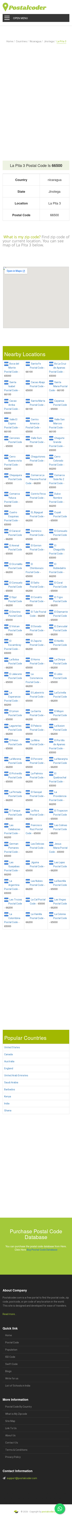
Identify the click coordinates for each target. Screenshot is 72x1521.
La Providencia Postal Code (57, 796)
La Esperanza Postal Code (12, 696)
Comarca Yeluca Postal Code (12, 497)
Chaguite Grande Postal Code (56, 442)
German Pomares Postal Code (11, 847)
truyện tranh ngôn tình (53, 1494)
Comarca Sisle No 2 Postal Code (57, 479)
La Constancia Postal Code (34, 678)
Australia (9, 1061)
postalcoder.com (50, 1511)
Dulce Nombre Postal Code (56, 497)
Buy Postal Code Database (42, 1249)
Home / (10, 41)
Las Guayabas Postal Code (12, 866)
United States (12, 1047)
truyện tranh (30, 1494)
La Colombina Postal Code (12, 918)
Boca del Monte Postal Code (11, 367)
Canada (8, 1054)
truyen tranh (39, 1494)
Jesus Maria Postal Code (58, 847)
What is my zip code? (22, 236)
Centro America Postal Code (32, 423)
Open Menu (20, 18)
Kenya (7, 1096)
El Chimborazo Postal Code (35, 568)
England (8, 1068)
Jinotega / (49, 41)
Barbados (9, 1089)
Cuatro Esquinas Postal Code (11, 516)
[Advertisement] (36, 94)
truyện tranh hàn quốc (20, 1498)
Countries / (22, 41)
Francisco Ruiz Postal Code (34, 829)
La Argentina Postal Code (11, 885)
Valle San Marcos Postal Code (57, 423)
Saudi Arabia (11, 1082)
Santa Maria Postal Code (58, 386)
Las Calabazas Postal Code (12, 829)
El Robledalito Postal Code (57, 568)
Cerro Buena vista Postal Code (13, 460)
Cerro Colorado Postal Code (56, 460)
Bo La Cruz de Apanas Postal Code (57, 367)
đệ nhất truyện (8, 1494)
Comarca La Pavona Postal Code (36, 479)
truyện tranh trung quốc (38, 1498)
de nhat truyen (19, 1494)
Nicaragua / (36, 41)
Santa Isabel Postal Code (11, 386)
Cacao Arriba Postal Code (11, 404)
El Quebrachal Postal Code (57, 777)
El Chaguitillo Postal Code (57, 549)
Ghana (7, 1110)
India (6, 1103)
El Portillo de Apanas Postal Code (57, 744)
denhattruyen (11, 1502)
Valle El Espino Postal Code (11, 423)
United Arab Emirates (16, 1075)
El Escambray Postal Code (12, 645)
